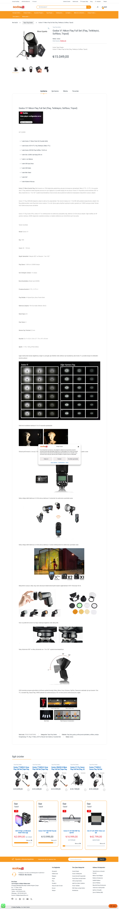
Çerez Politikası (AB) (98, 892)
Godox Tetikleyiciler (77, 873)
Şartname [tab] (55, 91)
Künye (67, 462)
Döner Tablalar (76, 885)
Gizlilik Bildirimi (61, 462)
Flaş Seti (69, 734)
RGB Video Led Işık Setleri (78, 888)
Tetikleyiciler (59, 13)
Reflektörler (75, 890)
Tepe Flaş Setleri (28, 22)
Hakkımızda (75, 1)
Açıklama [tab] (43, 91)
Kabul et (46, 459)
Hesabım (99, 1)
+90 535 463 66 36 (26, 1)
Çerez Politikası (54, 462)
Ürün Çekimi (16, 16)
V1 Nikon (34, 737)
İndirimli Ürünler (66, 1)
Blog (91, 1)
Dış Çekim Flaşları (38, 13)
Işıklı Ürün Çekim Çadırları (78, 883)
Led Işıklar (68, 13)
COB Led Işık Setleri (77, 881)
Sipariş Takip (85, 1)
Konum (35, 1)
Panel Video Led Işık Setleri (79, 878)
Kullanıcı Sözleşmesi (98, 878)
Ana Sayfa (15, 22)
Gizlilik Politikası (96, 880)
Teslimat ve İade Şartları (99, 887)
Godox (58, 39)
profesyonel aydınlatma (82, 734)
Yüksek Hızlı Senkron (47, 737)
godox (74, 734)
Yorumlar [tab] (75, 91)
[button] (78, 446)
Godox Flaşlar (75, 871)
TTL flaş (28, 737)
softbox (92, 734)
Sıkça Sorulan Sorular (57, 885)
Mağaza (54, 876)
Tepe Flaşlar (49, 13)
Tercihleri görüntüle (73, 459)
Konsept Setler (16, 13)
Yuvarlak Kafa (57, 737)
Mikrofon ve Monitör (79, 13)
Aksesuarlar (25, 16)
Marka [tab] (65, 91)
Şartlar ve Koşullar (97, 890)
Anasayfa (54, 871)
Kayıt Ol (102, 859)
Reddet (59, 459)
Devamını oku (27, 789)
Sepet (53, 878)
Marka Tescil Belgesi (98, 875)
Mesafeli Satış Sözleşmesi (99, 885)
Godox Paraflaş (16, 907)
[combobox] (61, 7)
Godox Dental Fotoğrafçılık (78, 876)
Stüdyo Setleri (27, 13)
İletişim (105, 1)
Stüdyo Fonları (91, 13)
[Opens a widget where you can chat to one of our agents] (112, 906)
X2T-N (38, 737)
